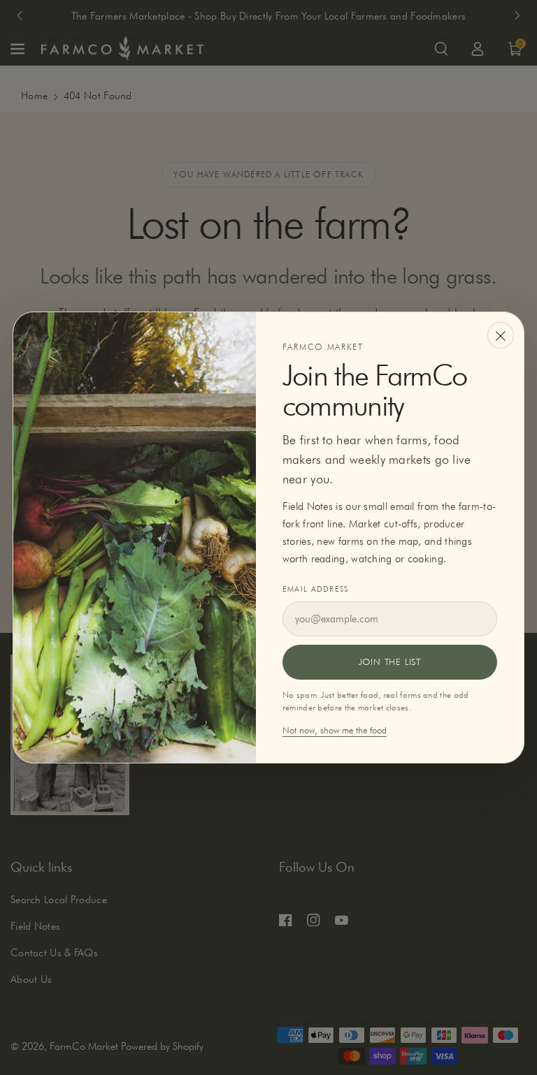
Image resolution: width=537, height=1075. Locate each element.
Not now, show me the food (334, 730)
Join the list (390, 661)
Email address (315, 589)
